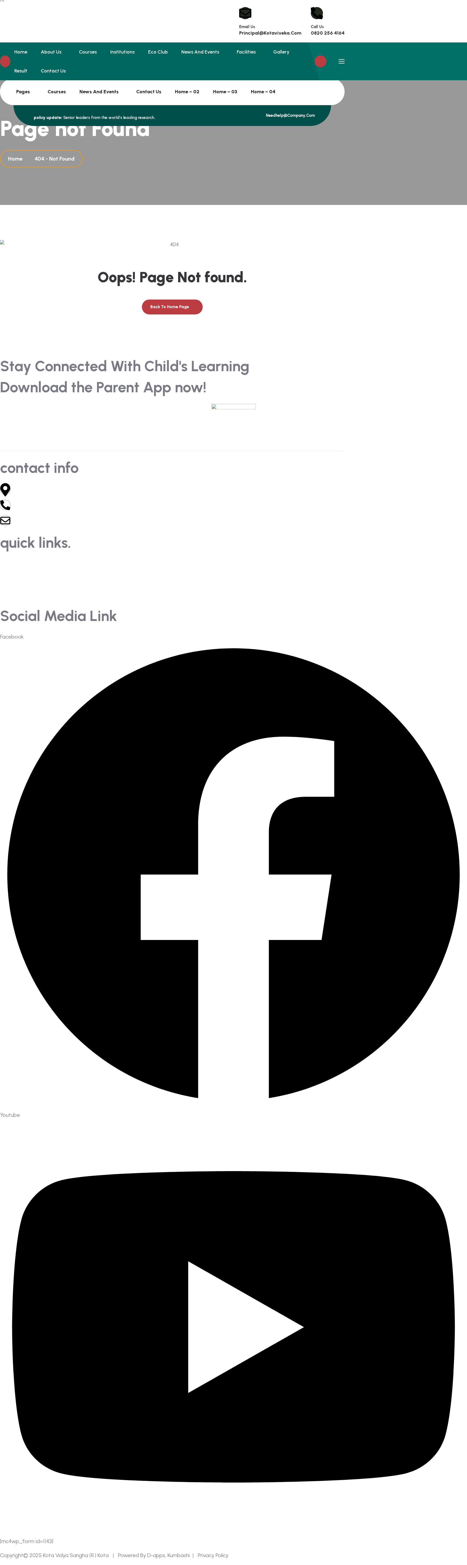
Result (20, 71)
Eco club (158, 52)
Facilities (246, 52)
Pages (23, 92)
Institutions (122, 52)
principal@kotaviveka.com (270, 33)
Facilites (244, 573)
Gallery (281, 52)
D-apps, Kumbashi (168, 1555)
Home (20, 52)
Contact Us (148, 92)
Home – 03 (225, 92)
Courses (57, 92)
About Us (51, 52)
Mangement (15, 583)
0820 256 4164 (328, 33)
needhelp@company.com (290, 115)
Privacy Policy (214, 1555)
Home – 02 (187, 92)
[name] (277, 91)
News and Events (99, 92)
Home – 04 (263, 92)
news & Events (17, 573)
